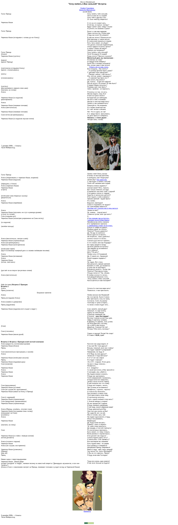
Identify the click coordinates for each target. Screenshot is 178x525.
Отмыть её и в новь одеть (98, 67)
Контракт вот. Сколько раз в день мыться (102, 208)
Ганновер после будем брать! (98, 220)
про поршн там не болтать (99, 218)
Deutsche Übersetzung (87, 10)
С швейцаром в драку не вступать (99, 226)
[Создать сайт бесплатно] (89, 523)
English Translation (87, 8)
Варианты (87, 511)
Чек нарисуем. (102, 180)
